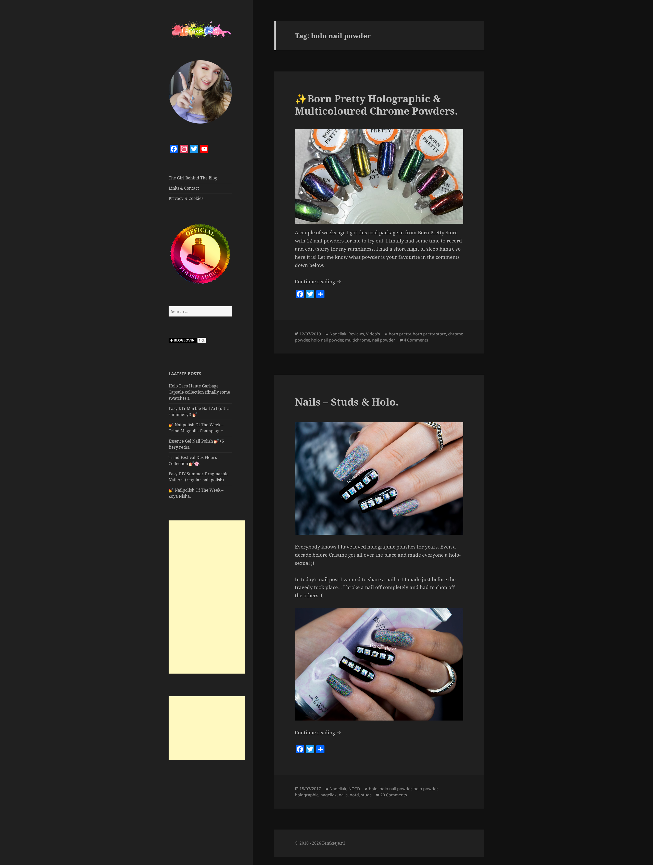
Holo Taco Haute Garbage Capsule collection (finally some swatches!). (199, 392)
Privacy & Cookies (186, 198)
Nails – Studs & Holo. (346, 401)
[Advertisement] (207, 597)
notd (354, 795)
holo (373, 788)
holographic (306, 795)
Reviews (356, 334)
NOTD (354, 788)
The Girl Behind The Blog (193, 178)
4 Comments (416, 340)
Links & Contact (184, 188)
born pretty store (429, 334)
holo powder (425, 788)
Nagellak (338, 334)
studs (366, 795)
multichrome (357, 340)
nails (343, 795)
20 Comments (393, 795)
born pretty (400, 334)
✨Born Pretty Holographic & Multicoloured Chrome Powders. (376, 104)
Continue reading (318, 281)
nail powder (383, 340)
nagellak (328, 795)
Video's (373, 334)
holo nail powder (327, 340)
